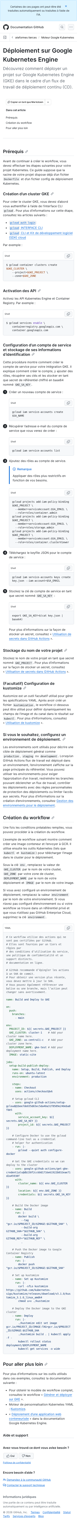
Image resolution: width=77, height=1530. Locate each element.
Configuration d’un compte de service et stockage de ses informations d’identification (37, 350)
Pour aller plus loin (23, 1364)
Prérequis (13, 151)
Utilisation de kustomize (23, 723)
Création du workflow (26, 817)
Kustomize (18, 1409)
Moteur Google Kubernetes (57, 37)
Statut (67, 1512)
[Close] (66, 6)
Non (28, 1455)
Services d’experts (24, 1516)
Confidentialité (51, 1512)
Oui (12, 1455)
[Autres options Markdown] (48, 102)
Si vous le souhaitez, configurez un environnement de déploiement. (34, 737)
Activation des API (19, 291)
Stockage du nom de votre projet (33, 650)
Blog (41, 1516)
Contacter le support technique (26, 1485)
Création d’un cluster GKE (26, 194)
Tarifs (6, 1516)
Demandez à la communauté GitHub (29, 1479)
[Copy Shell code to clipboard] (68, 256)
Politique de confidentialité (17, 1462)
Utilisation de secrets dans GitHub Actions (36, 671)
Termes (35, 1512)
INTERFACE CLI (26, 228)
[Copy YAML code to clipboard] (68, 928)
